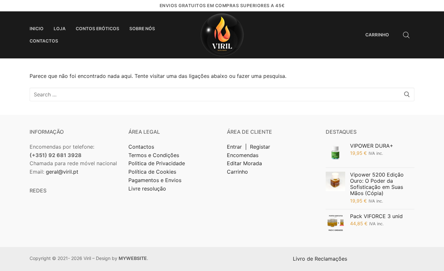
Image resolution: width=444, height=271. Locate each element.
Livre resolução (147, 188)
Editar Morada (244, 163)
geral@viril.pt (62, 171)
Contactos (141, 146)
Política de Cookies (152, 171)
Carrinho (237, 171)
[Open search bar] (406, 35)
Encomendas (242, 155)
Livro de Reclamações (321, 258)
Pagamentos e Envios (154, 180)
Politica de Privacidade (157, 163)
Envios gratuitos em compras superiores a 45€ (222, 5)
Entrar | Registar (249, 146)
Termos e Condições (154, 155)
